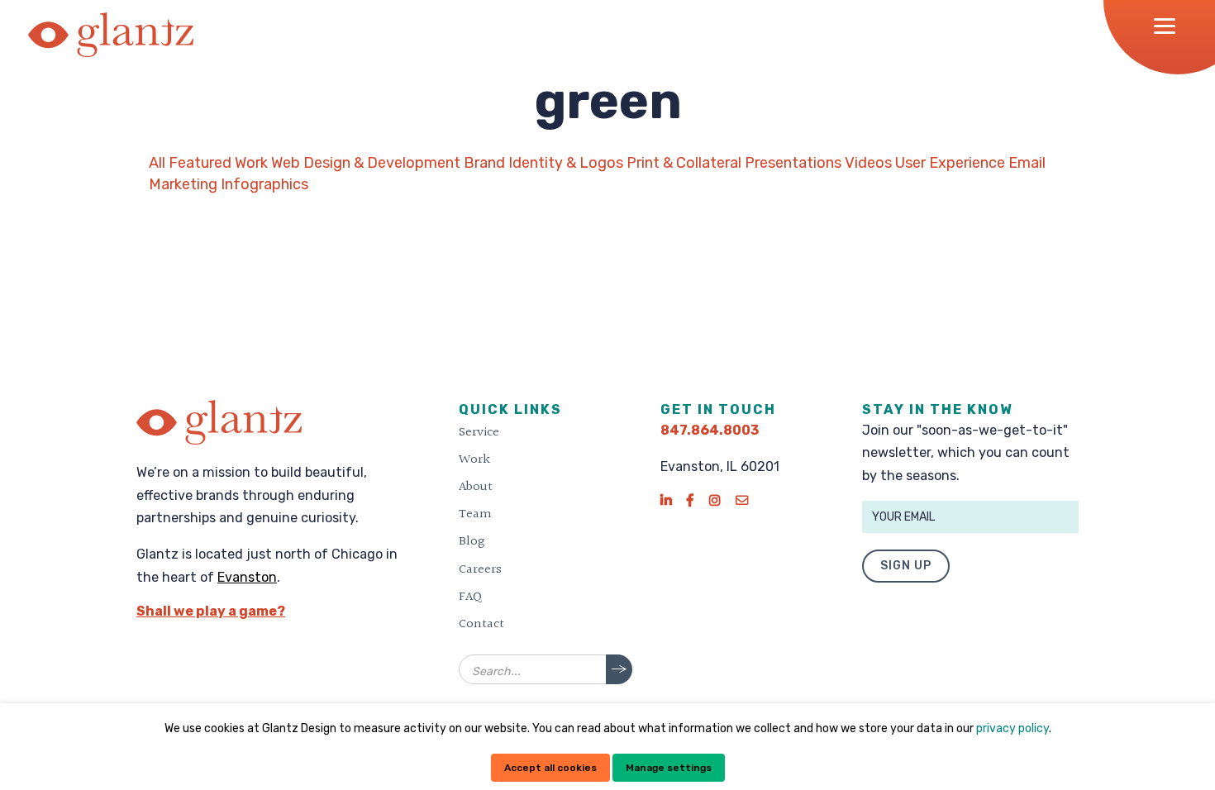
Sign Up (906, 566)
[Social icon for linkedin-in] (665, 500)
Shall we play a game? (210, 611)
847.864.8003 (709, 430)
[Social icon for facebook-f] (690, 500)
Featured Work (218, 163)
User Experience (950, 163)
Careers (480, 569)
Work (474, 459)
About (476, 486)
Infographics (264, 184)
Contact (481, 624)
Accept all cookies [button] (550, 767)
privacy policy (1012, 728)
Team (475, 514)
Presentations (793, 163)
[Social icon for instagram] (714, 500)
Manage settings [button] (669, 767)
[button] (1169, 25)
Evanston (247, 577)
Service (479, 432)
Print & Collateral (684, 163)
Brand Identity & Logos (543, 163)
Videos (868, 163)
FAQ (470, 596)
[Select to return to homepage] (111, 34)
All (157, 163)
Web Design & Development (365, 163)
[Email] (742, 500)
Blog (472, 541)
